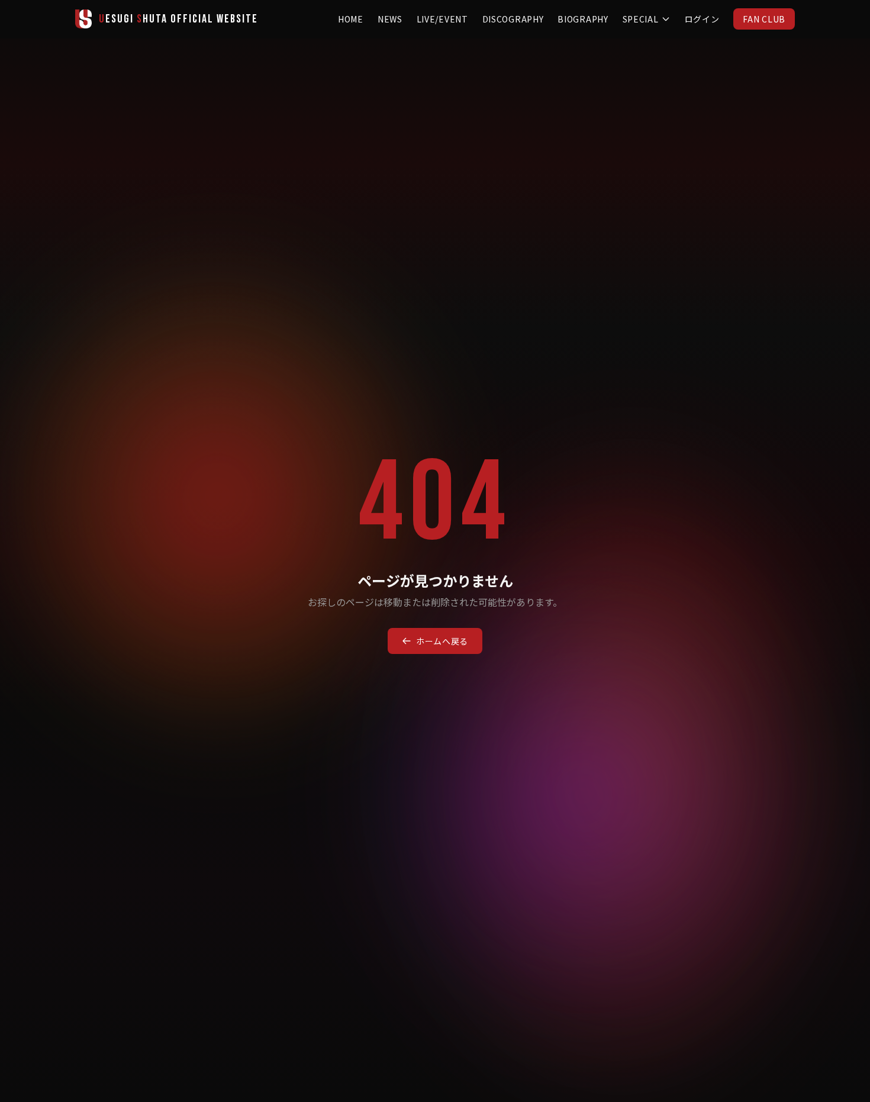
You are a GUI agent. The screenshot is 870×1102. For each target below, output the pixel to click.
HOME (350, 19)
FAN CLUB (764, 19)
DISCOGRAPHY (513, 19)
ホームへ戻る (442, 641)
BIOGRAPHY (583, 19)
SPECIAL (641, 19)
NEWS (390, 19)
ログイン (702, 19)
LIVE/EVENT (442, 19)
